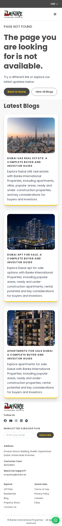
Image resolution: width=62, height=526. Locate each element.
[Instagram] (16, 421)
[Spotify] (26, 421)
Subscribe (45, 435)
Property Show (12, 502)
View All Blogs (44, 92)
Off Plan (8, 489)
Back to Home (17, 92)
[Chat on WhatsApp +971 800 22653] (55, 520)
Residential (10, 493)
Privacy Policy (41, 493)
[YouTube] (10, 421)
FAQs (37, 502)
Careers (38, 498)
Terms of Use (41, 489)
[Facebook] (5, 421)
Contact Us (10, 507)
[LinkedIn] (21, 421)
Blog (6, 498)
